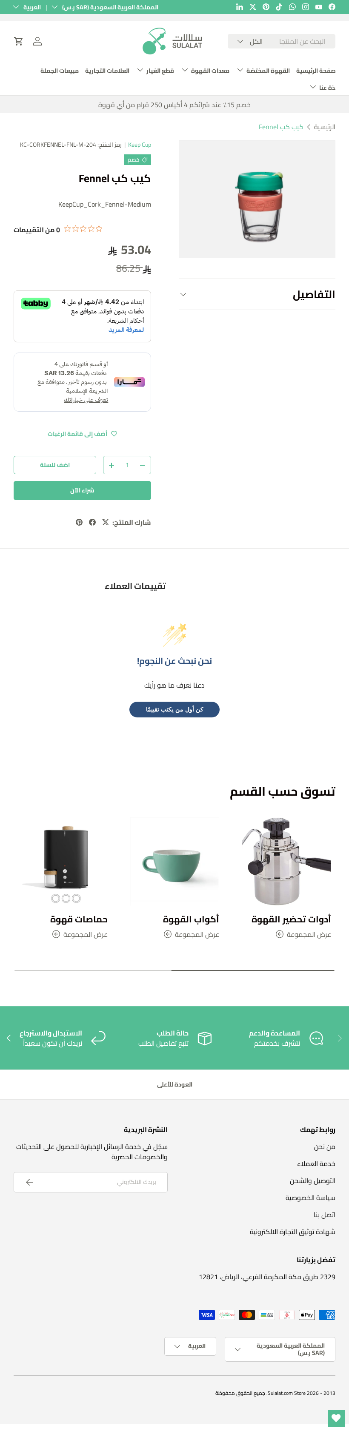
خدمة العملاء (316, 1163)
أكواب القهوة (191, 918)
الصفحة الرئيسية (317, 70)
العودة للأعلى (174, 1084)
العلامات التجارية (107, 70)
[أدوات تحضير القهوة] (286, 861)
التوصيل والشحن (312, 1180)
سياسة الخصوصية (310, 1197)
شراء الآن (82, 490)
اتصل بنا (324, 1214)
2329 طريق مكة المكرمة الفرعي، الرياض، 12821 (267, 1276)
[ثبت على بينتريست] (79, 522)
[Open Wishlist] (336, 1418)
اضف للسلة (55, 464)
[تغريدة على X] (105, 522)
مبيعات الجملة (59, 70)
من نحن (324, 1146)
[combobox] (281, 41)
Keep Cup (139, 144)
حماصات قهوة (79, 918)
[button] (18, 41)
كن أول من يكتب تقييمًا (174, 710)
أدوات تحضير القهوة (291, 918)
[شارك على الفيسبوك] (92, 522)
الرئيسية (324, 127)
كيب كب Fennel (281, 127)
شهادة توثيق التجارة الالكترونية (292, 1231)
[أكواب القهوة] (174, 861)
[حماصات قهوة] (62, 861)
